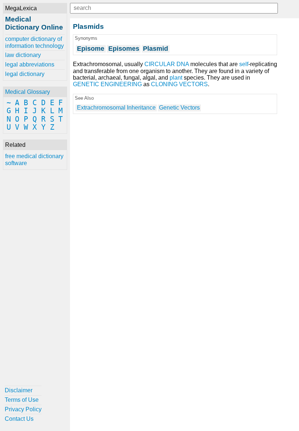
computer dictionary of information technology (34, 42)
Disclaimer (18, 390)
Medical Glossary (27, 92)
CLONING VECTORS (179, 84)
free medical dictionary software (34, 159)
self (243, 64)
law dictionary (23, 55)
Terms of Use (22, 400)
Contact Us (19, 419)
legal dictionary (24, 74)
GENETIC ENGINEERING (107, 84)
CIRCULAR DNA (166, 64)
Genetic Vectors (179, 107)
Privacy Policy (23, 409)
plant (176, 78)
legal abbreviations (29, 64)
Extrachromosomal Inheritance (116, 107)
